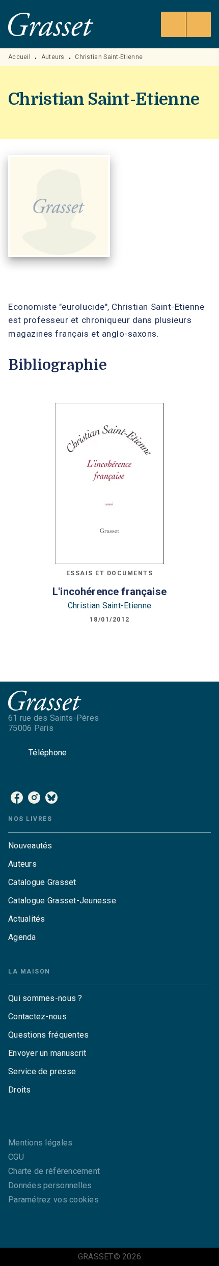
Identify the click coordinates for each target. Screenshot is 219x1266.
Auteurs (53, 57)
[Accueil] (51, 24)
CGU (16, 1157)
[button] (109, 846)
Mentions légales (40, 1142)
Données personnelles (50, 1185)
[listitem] (16, 797)
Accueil (19, 57)
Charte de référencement (54, 1171)
